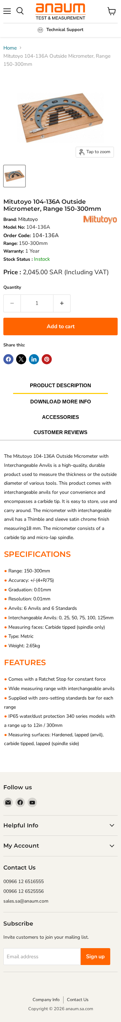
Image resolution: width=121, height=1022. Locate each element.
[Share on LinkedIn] (34, 359)
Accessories (60, 417)
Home (10, 48)
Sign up (95, 956)
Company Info (46, 1000)
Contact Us (77, 1000)
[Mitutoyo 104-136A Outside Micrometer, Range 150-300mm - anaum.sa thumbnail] (14, 176)
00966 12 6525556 (23, 891)
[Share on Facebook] (8, 359)
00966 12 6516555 (23, 881)
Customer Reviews (60, 432)
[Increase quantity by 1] (62, 303)
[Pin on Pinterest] (47, 359)
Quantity (12, 287)
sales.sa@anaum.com (25, 901)
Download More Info (60, 401)
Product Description (60, 385)
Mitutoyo (28, 219)
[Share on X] (21, 359)
